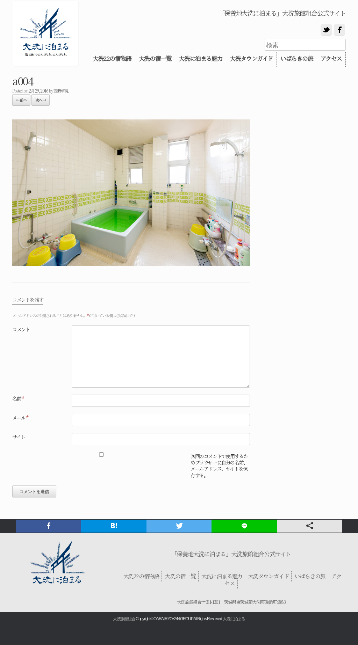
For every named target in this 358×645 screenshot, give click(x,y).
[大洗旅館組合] (45, 33)
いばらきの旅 (296, 58)
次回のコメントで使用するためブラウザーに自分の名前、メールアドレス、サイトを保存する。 (219, 465)
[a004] (131, 263)
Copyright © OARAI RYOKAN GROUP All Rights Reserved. (179, 619)
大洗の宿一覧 (155, 58)
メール (20, 418)
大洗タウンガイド (251, 58)
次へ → (40, 100)
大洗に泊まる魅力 (200, 58)
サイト (18, 437)
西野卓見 (60, 91)
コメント (21, 329)
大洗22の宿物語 (112, 58)
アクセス (331, 58)
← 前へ (21, 100)
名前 (18, 398)
